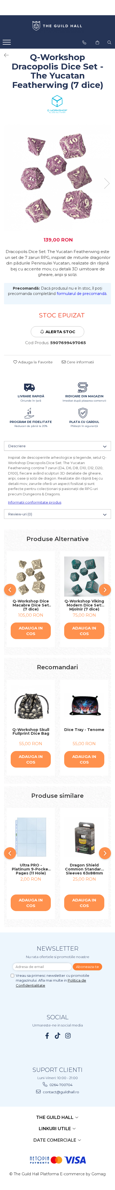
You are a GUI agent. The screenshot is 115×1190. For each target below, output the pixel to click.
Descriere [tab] (17, 446)
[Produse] (7, 44)
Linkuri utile (55, 1128)
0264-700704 (60, 1085)
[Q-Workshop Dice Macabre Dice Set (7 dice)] (31, 577)
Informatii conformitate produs (34, 502)
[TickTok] (57, 1035)
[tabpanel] (57, 178)
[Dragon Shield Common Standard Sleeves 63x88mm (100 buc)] (84, 837)
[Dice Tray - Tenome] (84, 705)
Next (106, 183)
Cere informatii (80, 362)
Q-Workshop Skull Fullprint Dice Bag (30, 732)
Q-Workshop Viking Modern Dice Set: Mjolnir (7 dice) (84, 605)
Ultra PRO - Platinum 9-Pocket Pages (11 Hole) (31, 869)
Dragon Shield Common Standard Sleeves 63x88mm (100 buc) (84, 869)
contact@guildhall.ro (60, 1092)
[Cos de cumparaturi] (97, 42)
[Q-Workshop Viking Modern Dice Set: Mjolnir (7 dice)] (84, 577)
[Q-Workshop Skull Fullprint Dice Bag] (31, 705)
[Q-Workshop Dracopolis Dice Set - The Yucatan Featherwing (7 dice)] (57, 178)
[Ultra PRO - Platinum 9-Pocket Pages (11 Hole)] (31, 837)
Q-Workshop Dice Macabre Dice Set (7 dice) (31, 605)
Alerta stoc (60, 331)
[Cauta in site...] (109, 42)
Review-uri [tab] (20, 514)
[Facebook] (47, 1035)
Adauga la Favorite (35, 362)
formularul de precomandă (81, 293)
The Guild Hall (55, 1117)
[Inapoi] (4, 55)
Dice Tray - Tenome (84, 730)
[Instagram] (68, 1035)
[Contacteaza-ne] (84, 42)
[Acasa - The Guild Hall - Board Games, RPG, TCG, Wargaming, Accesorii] (57, 26)
